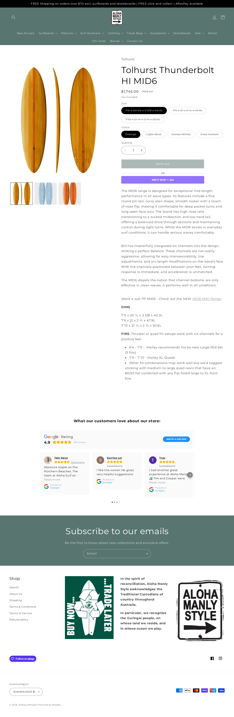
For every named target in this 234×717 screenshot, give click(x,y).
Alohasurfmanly (28, 704)
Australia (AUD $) (24, 691)
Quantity (126, 142)
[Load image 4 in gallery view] (70, 194)
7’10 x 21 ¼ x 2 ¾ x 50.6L (144, 120)
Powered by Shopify (49, 704)
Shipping (15, 600)
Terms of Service (20, 613)
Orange (132, 135)
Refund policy (18, 619)
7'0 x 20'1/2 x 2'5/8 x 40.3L (146, 111)
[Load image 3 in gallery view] (45, 194)
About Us (15, 594)
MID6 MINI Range (206, 299)
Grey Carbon (211, 135)
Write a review (176, 439)
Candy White (182, 135)
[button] (13, 17)
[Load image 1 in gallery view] (21, 194)
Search (14, 587)
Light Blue (155, 135)
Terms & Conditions (22, 606)
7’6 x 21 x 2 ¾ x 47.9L (190, 111)
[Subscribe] (147, 553)
